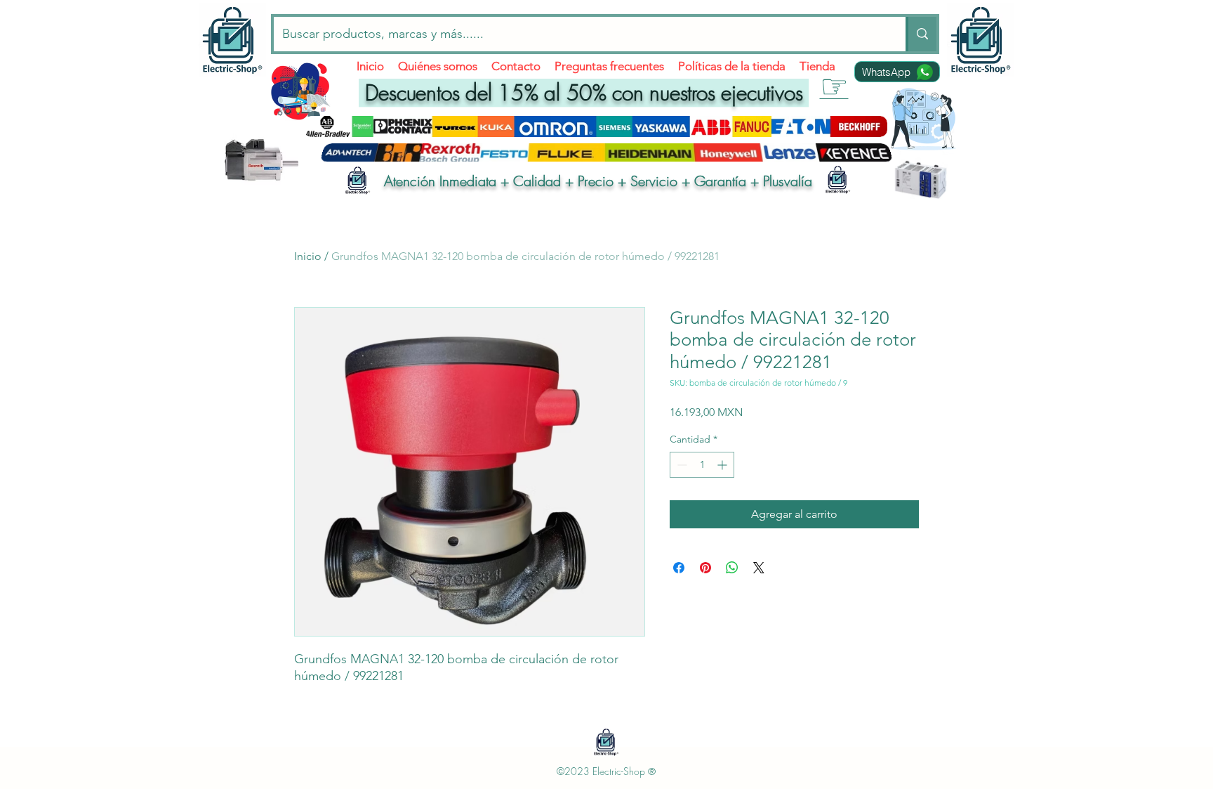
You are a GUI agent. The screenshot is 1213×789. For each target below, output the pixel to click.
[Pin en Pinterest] (705, 567)
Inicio (308, 256)
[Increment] (723, 464)
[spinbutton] (702, 464)
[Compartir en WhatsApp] (732, 567)
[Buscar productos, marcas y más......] (921, 34)
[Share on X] (758, 567)
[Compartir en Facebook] (678, 567)
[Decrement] (680, 464)
